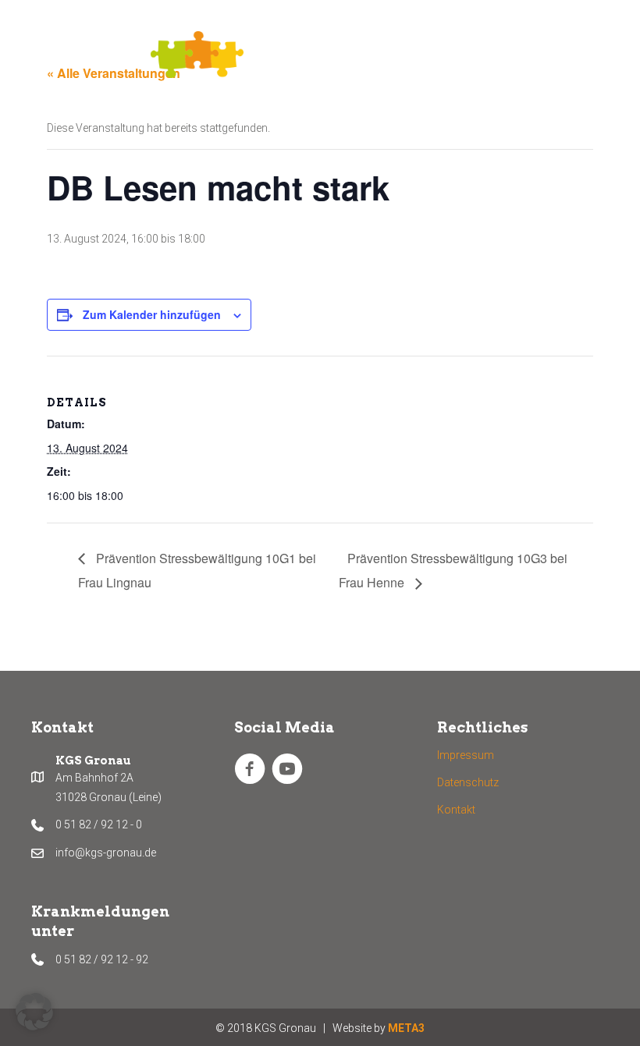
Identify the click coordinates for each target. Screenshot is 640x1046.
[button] (34, 1011)
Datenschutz (468, 782)
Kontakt (456, 809)
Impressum (465, 755)
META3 (406, 1028)
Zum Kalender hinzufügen (152, 314)
